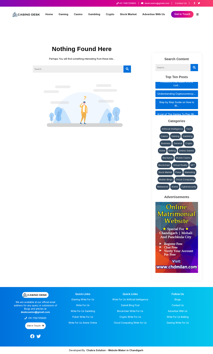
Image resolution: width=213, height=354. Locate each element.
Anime (175, 186)
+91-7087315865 (127, 3)
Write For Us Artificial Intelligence (130, 299)
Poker (178, 172)
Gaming (63, 14)
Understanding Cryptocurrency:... (176, 89)
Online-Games (186, 150)
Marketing (190, 172)
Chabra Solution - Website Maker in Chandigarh (114, 350)
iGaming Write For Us (82, 299)
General (178, 143)
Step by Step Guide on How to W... (176, 100)
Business (165, 143)
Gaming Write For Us (178, 322)
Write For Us (83, 305)
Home (49, 14)
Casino (78, 14)
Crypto (110, 14)
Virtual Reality (180, 165)
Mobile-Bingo (166, 179)
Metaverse (162, 186)
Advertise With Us (153, 14)
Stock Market (128, 14)
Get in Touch (182, 14)
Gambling (94, 14)
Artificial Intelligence (172, 128)
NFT (193, 165)
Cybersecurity (188, 186)
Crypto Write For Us (130, 316)
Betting (172, 150)
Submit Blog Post (130, 305)
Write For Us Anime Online (83, 322)
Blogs (178, 299)
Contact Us (181, 3)
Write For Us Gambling (83, 311)
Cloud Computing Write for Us (130, 322)
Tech (189, 128)
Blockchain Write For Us (130, 311)
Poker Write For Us (82, 316)
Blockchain (164, 165)
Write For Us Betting (178, 316)
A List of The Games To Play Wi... (176, 110)
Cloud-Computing (185, 179)
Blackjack (168, 157)
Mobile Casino (183, 157)
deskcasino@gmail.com (157, 3)
